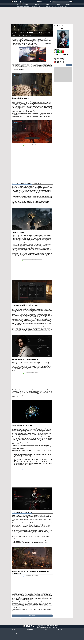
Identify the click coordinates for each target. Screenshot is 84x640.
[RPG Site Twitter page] (38, 1)
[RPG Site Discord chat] (46, 1)
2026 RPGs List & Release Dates (23, 6)
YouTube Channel (30, 632)
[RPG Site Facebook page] (40, 1)
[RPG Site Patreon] (48, 1)
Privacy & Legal (14, 633)
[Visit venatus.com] (43, 60)
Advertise (13, 636)
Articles (26, 4)
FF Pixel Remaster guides (62, 6)
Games (47, 4)
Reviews (37, 4)
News (16, 4)
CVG (43, 633)
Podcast (68, 4)
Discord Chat (29, 635)
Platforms (57, 4)
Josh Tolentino (16, 35)
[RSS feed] (50, 1)
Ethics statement (15, 632)
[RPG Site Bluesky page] (44, 1)
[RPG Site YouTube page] (42, 1)
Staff (13, 634)
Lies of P (63, 28)
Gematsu (44, 634)
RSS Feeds (14, 637)
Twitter (28, 631)
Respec (44, 631)
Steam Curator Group (31, 634)
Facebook (29, 633)
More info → (69, 64)
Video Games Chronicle (47, 632)
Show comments (32, 615)
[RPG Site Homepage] (17, 1)
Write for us (14, 635)
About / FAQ (14, 631)
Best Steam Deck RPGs (35, 6)
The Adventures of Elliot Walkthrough (49, 6)
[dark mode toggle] (71, 1)
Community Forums (30, 636)
